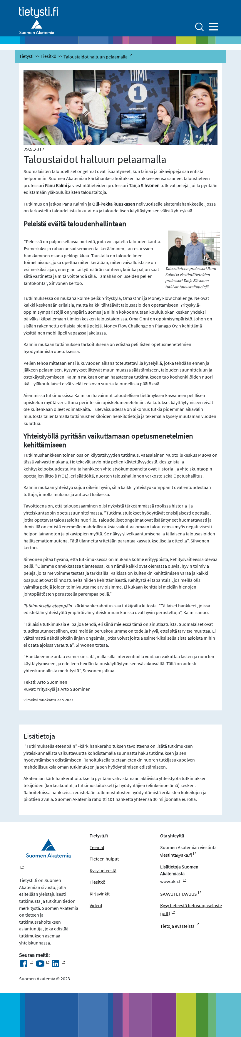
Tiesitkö (48, 56)
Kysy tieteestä (103, 870)
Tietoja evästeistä (177, 926)
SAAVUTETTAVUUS (178, 894)
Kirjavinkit (100, 894)
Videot (96, 905)
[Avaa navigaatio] (214, 26)
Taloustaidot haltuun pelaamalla (95, 57)
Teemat (97, 847)
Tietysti (26, 56)
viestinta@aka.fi (176, 855)
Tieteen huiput (104, 859)
